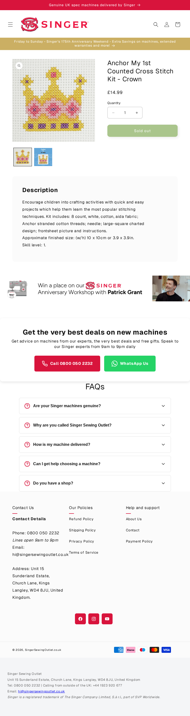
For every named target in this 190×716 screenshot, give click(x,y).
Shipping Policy (82, 530)
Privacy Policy (81, 541)
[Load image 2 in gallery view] (43, 157)
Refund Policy (81, 519)
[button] (10, 24)
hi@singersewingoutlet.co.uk (41, 691)
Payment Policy (139, 541)
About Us (134, 519)
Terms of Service (83, 552)
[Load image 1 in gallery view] (23, 157)
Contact (133, 530)
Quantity (113, 103)
